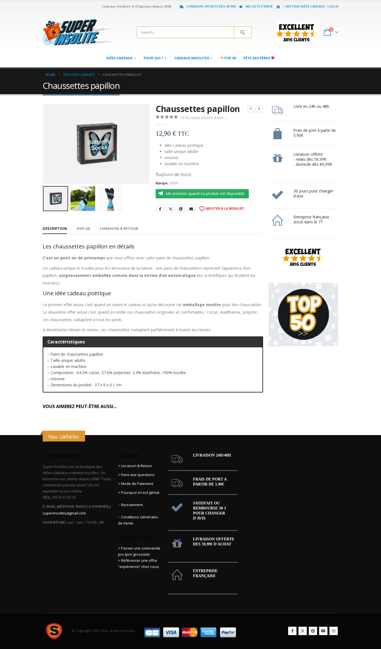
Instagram (333, 631)
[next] (259, 109)
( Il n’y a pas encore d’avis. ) (203, 117)
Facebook (160, 208)
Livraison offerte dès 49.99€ (211, 6)
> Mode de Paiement (135, 483)
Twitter (170, 208)
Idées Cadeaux (119, 58)
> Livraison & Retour (135, 465)
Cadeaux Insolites (191, 58)
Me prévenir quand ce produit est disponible (205, 193)
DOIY (174, 183)
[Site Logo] (77, 32)
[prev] (251, 109)
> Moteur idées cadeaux (304, 6)
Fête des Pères (257, 58)
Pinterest (181, 208)
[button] (44, 144)
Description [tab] (55, 228)
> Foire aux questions (136, 474)
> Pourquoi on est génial (139, 492)
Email (191, 208)
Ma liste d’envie (259, 6)
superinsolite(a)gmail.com (64, 513)
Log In (332, 6)
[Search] (242, 32)
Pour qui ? (153, 58)
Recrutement (132, 504)
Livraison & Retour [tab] (119, 228)
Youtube (323, 631)
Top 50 (230, 58)
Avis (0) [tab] (83, 228)
